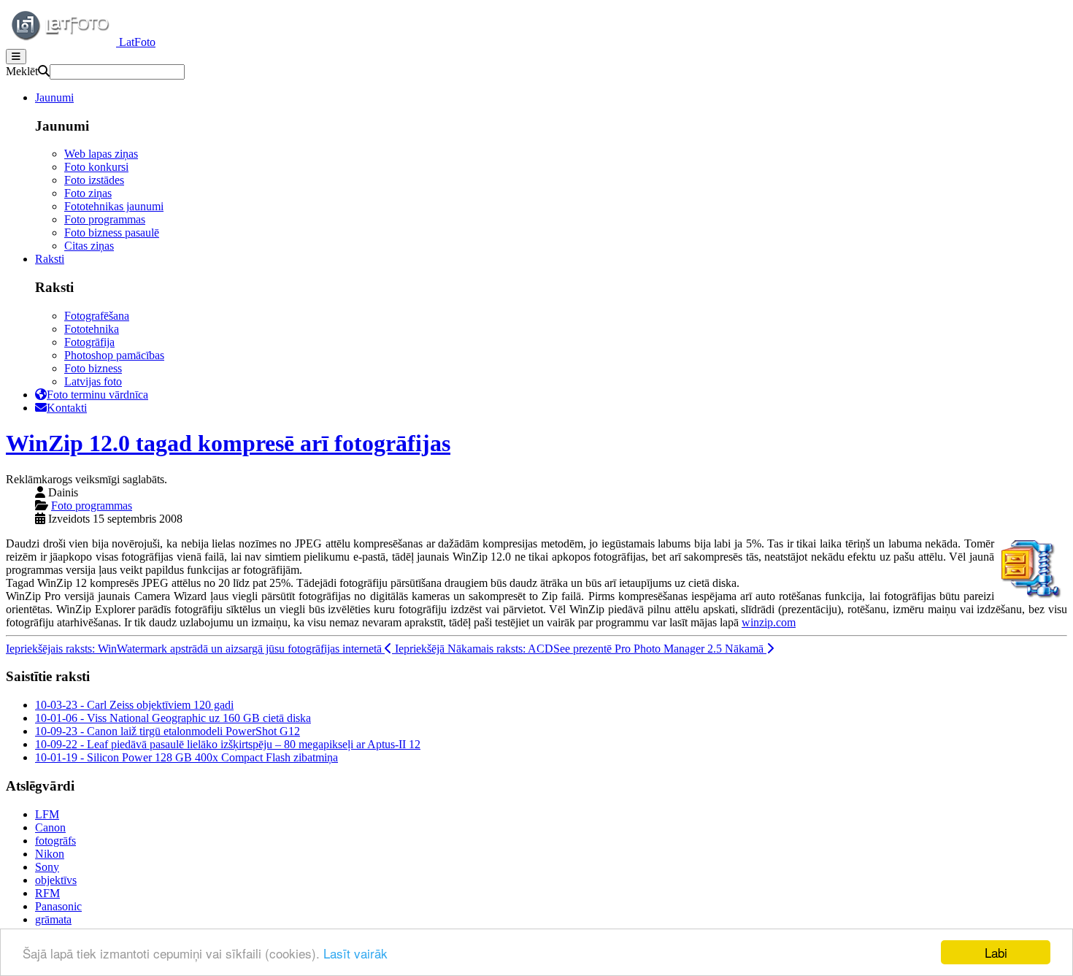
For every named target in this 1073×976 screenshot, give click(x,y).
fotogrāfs (55, 840)
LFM (47, 814)
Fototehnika (91, 329)
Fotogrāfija (89, 342)
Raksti (49, 259)
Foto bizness (93, 368)
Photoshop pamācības (114, 355)
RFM (47, 893)
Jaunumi (54, 97)
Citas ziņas (89, 245)
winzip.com (769, 622)
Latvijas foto (93, 381)
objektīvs (56, 880)
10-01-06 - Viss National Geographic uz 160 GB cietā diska (173, 718)
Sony (47, 867)
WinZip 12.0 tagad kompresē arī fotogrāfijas (228, 443)
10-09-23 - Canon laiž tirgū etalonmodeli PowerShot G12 (167, 731)
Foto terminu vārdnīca (97, 394)
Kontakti (67, 407)
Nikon (49, 854)
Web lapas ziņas (101, 153)
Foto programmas (104, 219)
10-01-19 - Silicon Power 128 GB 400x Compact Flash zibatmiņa (186, 757)
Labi (996, 952)
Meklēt (22, 71)
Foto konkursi (96, 167)
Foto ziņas (88, 193)
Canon (50, 827)
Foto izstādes (94, 180)
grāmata (53, 919)
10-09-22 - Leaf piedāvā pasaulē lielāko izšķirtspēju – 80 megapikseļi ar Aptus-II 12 (227, 744)
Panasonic (58, 906)
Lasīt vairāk (355, 953)
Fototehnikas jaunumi (114, 206)
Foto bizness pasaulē (111, 232)
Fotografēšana (96, 316)
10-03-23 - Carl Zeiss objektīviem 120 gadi (134, 705)
